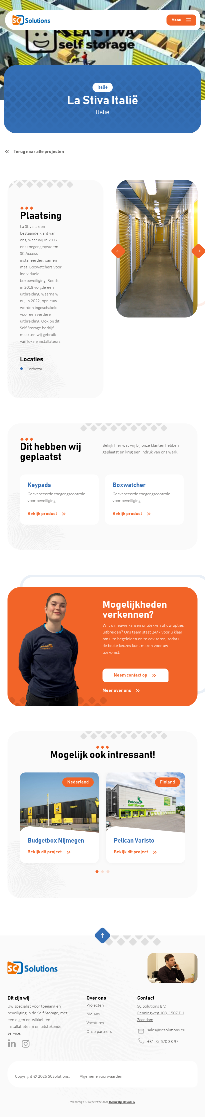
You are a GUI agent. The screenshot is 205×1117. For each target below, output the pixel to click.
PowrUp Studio (122, 1102)
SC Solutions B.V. (151, 1006)
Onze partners (99, 1031)
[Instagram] (25, 1043)
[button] (118, 251)
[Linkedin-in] (12, 1043)
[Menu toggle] (188, 20)
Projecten (95, 1005)
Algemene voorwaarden (101, 1076)
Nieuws (93, 1014)
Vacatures (95, 1023)
